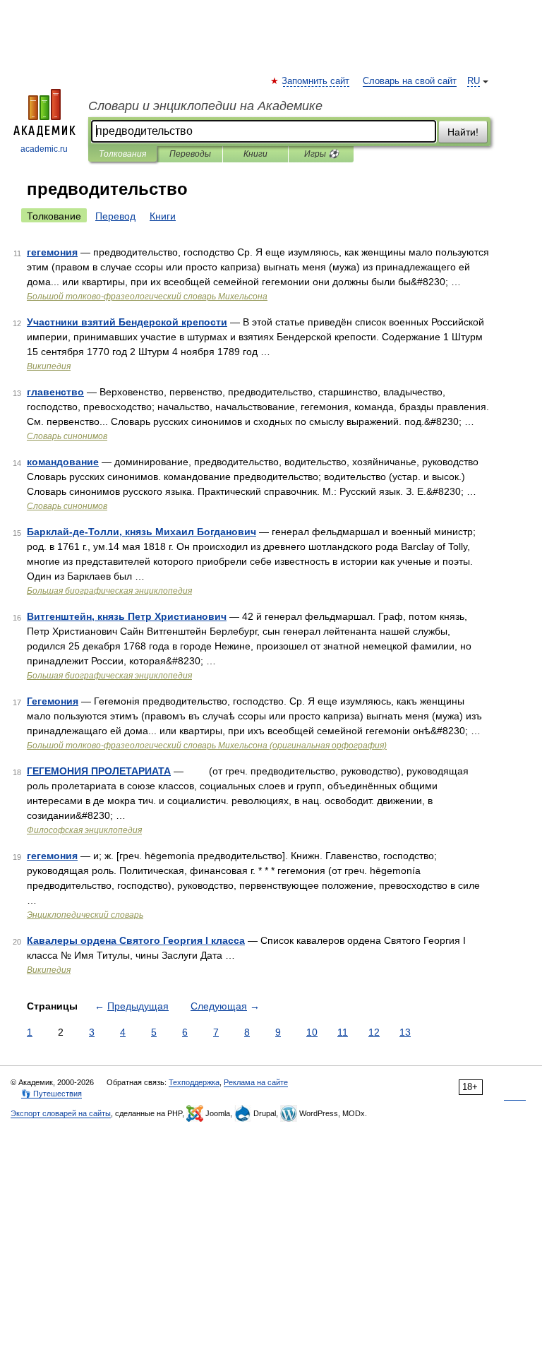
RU (473, 81)
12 (374, 1032)
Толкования (122, 154)
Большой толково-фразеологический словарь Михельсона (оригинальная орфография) (207, 745)
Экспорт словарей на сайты (61, 1113)
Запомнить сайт (316, 81)
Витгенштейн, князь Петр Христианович (127, 616)
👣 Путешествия (51, 1093)
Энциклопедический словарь (85, 915)
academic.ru (44, 149)
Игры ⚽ (321, 154)
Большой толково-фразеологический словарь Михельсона (147, 296)
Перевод (115, 216)
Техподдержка (194, 1082)
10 (312, 1032)
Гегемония (52, 701)
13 (405, 1032)
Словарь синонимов (67, 436)
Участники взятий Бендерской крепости (127, 322)
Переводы (190, 154)
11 (342, 1032)
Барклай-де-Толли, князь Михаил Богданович (141, 531)
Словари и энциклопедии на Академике (205, 106)
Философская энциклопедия (84, 830)
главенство (55, 391)
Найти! (462, 132)
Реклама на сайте (256, 1082)
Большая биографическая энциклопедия (109, 591)
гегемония (52, 252)
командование (63, 461)
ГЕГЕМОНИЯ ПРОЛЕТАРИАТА (99, 771)
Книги (255, 154)
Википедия (49, 366)
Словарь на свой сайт (410, 81)
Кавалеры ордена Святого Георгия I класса (136, 940)
